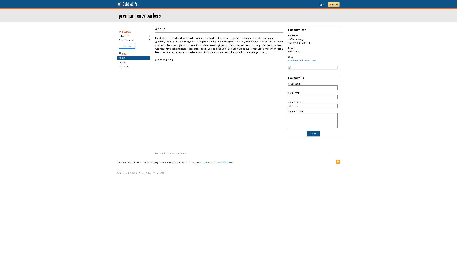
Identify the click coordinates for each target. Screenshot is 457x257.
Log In (321, 4)
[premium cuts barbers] (289, 68)
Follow (127, 46)
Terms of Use (160, 173)
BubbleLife (130, 4)
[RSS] (338, 162)
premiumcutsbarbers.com (302, 60)
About (122, 57)
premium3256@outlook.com (219, 162)
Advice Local (123, 173)
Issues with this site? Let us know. (170, 153)
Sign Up (334, 4)
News (122, 62)
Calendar (124, 66)
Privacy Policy (145, 173)
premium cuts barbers (140, 15)
